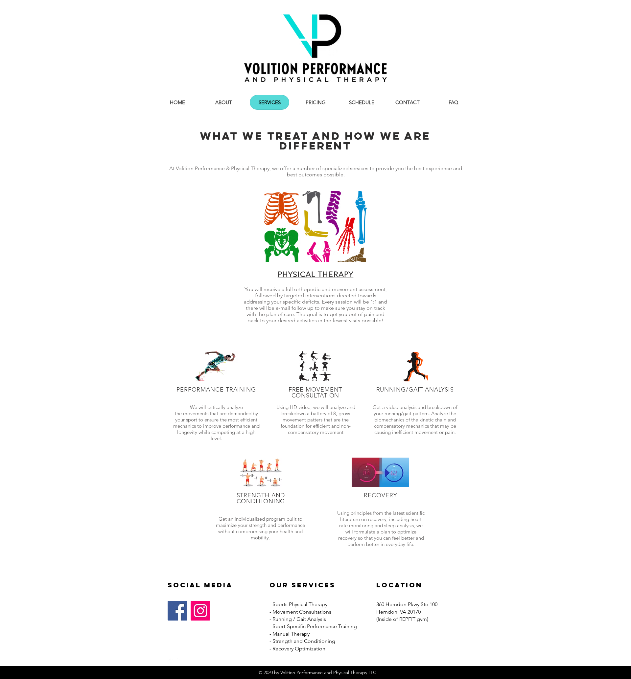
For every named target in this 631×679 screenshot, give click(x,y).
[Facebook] (177, 611)
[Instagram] (200, 611)
